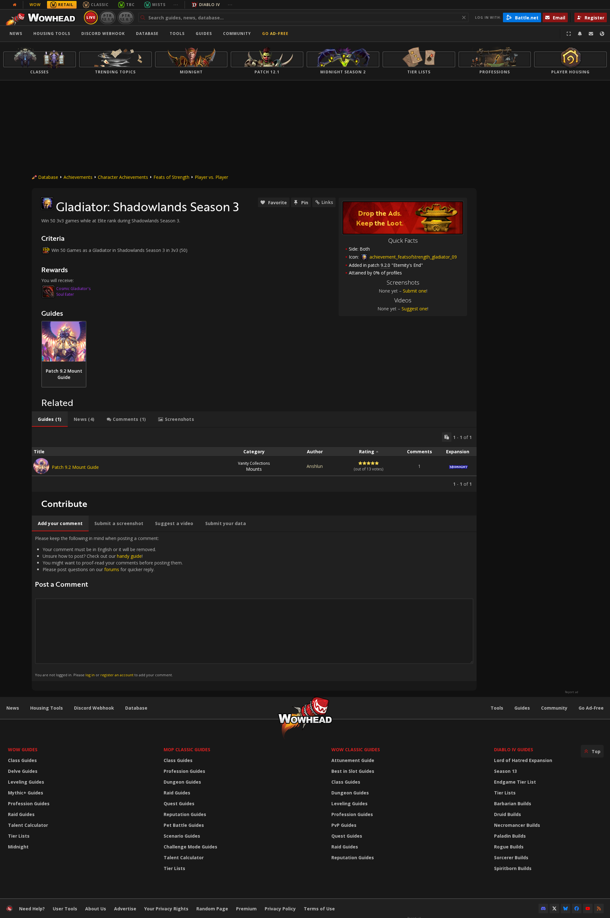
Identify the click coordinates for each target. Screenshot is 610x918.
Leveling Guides (26, 782)
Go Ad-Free (275, 33)
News (16, 33)
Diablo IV (209, 4)
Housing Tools (46, 708)
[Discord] (543, 908)
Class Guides (22, 760)
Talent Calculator (28, 825)
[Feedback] (591, 33)
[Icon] (47, 203)
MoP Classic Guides (187, 749)
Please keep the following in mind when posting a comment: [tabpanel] (109, 606)
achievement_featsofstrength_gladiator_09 (412, 257)
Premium (246, 909)
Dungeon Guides (182, 782)
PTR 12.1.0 (107, 17)
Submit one (414, 291)
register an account (116, 674)
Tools (497, 708)
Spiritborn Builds (513, 868)
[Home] (42, 17)
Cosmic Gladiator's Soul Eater (73, 291)
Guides (204, 33)
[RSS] (599, 908)
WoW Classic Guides (355, 749)
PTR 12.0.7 (126, 17)
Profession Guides (29, 803)
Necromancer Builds (517, 825)
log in (90, 674)
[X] (554, 908)
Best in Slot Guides (352, 771)
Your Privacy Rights (166, 909)
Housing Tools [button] (51, 33)
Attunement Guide (352, 760)
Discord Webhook (103, 33)
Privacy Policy (280, 909)
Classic (100, 4)
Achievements (78, 177)
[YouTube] (588, 908)
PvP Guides (343, 825)
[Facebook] (576, 908)
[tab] (50, 419)
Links (327, 202)
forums (111, 569)
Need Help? (32, 909)
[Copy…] (446, 437)
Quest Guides (179, 803)
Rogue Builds (509, 847)
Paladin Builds (510, 836)
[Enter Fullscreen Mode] (568, 33)
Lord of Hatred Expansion (523, 760)
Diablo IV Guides (513, 749)
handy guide (129, 556)
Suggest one (414, 309)
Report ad (571, 692)
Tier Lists (19, 836)
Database (147, 33)
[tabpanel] (254, 460)
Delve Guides (22, 771)
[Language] (602, 33)
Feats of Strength (171, 177)
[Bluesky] (565, 908)
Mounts (254, 466)
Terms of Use (319, 909)
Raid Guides (21, 814)
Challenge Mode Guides (190, 847)
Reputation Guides (185, 814)
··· (175, 4)
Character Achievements (123, 177)
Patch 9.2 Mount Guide (75, 467)
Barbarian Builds (512, 803)
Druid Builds (507, 814)
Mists (159, 4)
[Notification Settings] (580, 33)
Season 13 (505, 771)
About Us (95, 909)
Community (237, 33)
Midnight (18, 847)
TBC (130, 4)
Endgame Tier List (515, 782)
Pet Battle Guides (184, 825)
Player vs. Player (211, 177)
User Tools (65, 909)
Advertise (125, 909)
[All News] (15, 5)
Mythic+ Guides (25, 793)
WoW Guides (22, 749)
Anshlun (315, 466)
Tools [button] (177, 33)
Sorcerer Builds (511, 857)
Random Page (212, 909)
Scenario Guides (182, 836)
